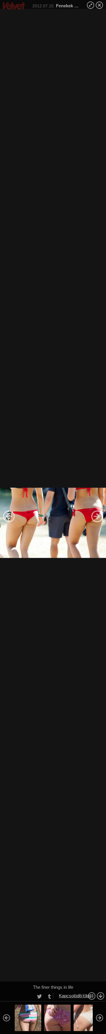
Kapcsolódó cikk (75, 995)
